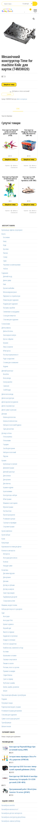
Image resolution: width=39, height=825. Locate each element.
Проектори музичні (9, 514)
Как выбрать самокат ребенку (11, 821)
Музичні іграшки (8, 507)
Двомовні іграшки (8, 468)
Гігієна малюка (7, 436)
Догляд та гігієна (7, 433)
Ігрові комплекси (7, 531)
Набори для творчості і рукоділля (12, 609)
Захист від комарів (8, 593)
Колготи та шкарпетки (9, 644)
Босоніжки (6, 237)
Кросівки (6, 249)
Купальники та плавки (9, 655)
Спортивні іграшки (8, 526)
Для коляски (7, 475)
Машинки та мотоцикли (10, 503)
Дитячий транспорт (7, 370)
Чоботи (5, 268)
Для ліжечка (7, 483)
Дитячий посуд (7, 276)
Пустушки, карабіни (9, 307)
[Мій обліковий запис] (27, 11)
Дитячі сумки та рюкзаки (9, 410)
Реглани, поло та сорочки (11, 667)
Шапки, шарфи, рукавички (11, 687)
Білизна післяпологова (10, 421)
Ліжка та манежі (8, 347)
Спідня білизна (7, 675)
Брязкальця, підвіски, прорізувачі (12, 230)
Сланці (5, 257)
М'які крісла (7, 350)
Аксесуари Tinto (8, 620)
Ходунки (5, 366)
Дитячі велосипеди (7, 394)
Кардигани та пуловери (10, 636)
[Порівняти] (23, 11)
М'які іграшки (7, 499)
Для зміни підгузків (9, 573)
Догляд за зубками (9, 585)
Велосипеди (7, 378)
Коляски (5, 561)
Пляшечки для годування (10, 300)
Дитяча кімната (6, 327)
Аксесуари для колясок (10, 557)
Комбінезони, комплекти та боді (13, 647)
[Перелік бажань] (24, 11)
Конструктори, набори (10, 495)
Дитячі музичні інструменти (10, 402)
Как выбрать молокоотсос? (10, 809)
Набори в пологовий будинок (12, 425)
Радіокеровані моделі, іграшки (11, 707)
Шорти (5, 690)
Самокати (6, 386)
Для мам (4, 413)
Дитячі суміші (7, 280)
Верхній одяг (7, 628)
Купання (5, 343)
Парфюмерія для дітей (10, 597)
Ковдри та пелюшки (9, 640)
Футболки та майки (9, 683)
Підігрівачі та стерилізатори (11, 296)
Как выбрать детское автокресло (12, 813)
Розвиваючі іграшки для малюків (12, 710)
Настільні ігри (7, 511)
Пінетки (5, 253)
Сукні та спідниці (8, 679)
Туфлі (4, 261)
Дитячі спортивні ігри (8, 406)
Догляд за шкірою (8, 589)
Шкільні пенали (6, 726)
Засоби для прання (9, 448)
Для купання (7, 479)
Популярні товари (7, 703)
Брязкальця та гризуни (10, 464)
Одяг (3, 613)
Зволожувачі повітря (9, 335)
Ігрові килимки (7, 491)
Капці (4, 241)
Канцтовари (5, 542)
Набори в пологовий (9, 452)
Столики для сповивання (10, 362)
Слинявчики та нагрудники (11, 311)
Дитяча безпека (8, 331)
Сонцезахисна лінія (9, 601)
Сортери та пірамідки (9, 522)
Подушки (4, 699)
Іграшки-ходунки (8, 487)
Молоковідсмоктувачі (10, 292)
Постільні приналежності (10, 354)
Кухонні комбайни (8, 288)
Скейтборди (7, 390)
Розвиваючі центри (9, 518)
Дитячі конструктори (22, 99)
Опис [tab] (18, 108)
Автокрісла (6, 554)
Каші (4, 284)
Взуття (3, 234)
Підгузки (5, 456)
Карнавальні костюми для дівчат (11, 546)
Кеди (4, 245)
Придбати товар (9, 84)
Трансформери (6, 722)
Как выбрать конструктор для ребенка (13, 817)
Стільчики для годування (10, 319)
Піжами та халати (8, 663)
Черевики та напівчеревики (11, 264)
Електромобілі (7, 382)
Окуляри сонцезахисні (10, 659)
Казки (3, 538)
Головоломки (6, 323)
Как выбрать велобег (8, 805)
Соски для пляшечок (9, 315)
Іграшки (4, 460)
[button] (34, 19)
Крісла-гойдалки (8, 339)
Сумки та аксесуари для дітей (10, 718)
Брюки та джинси (8, 624)
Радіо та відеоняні (8, 358)
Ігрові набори (6, 534)
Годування (5, 273)
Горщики (6, 444)
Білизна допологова (9, 417)
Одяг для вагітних (8, 429)
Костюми (6, 651)
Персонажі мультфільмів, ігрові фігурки (14, 695)
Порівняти (7, 165)
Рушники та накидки (9, 671)
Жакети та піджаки (8, 632)
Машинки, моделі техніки (9, 605)
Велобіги (6, 374)
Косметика (5, 570)
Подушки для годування (10, 303)
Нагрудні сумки (7, 565)
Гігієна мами (7, 440)
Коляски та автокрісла (8, 550)
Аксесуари (6, 616)
